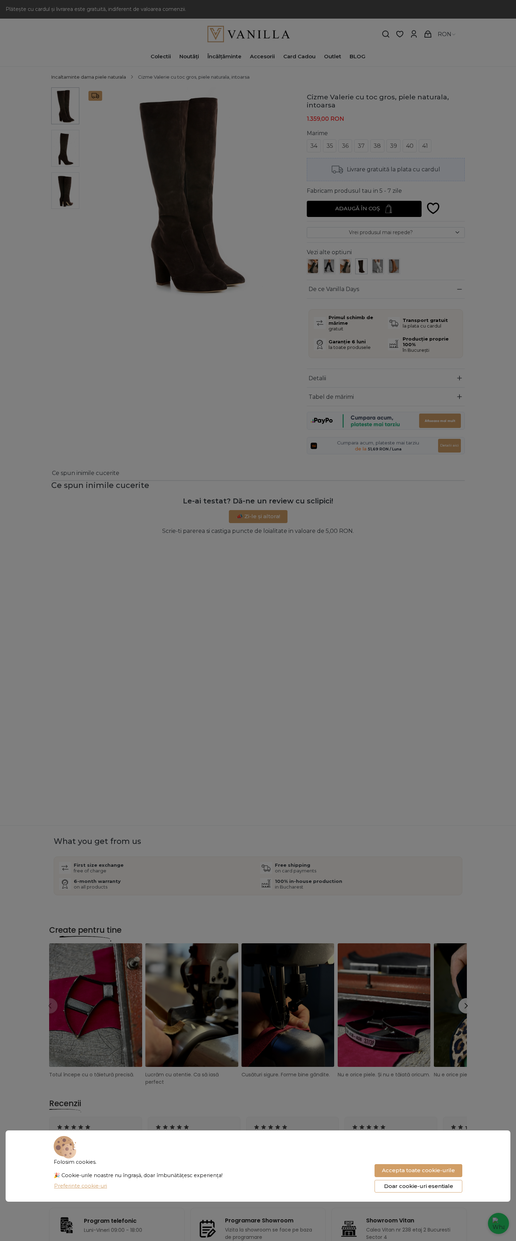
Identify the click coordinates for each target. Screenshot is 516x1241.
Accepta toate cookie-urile (418, 1170)
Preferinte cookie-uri (80, 1186)
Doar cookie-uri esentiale (418, 1186)
